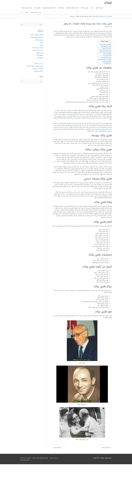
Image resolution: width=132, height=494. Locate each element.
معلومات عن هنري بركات (105, 44)
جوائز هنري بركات (107, 61)
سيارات (27, 12)
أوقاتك (108, 2)
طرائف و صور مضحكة (26, 8)
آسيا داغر (66, 114)
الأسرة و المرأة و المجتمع (72, 8)
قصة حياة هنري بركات (106, 46)
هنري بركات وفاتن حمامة (105, 50)
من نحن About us (39, 63)
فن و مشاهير (99, 8)
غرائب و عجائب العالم (36, 12)
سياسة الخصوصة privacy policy (35, 66)
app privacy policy (38, 71)
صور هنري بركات (107, 63)
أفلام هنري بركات (107, 56)
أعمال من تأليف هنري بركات (104, 59)
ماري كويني (106, 118)
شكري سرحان (101, 129)
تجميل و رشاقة (85, 8)
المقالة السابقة (107, 448)
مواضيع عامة (37, 8)
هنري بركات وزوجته (106, 48)
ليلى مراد (66, 127)
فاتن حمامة (72, 33)
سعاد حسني (102, 183)
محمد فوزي (57, 127)
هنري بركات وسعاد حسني (105, 52)
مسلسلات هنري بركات (106, 57)
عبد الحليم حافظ (86, 127)
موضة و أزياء (61, 8)
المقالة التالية (56, 448)
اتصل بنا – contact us (37, 69)
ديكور (92, 8)
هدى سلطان (108, 129)
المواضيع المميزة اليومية (49, 8)
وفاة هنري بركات (107, 54)
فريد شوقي (72, 127)
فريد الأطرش (106, 127)
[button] (22, 12)
